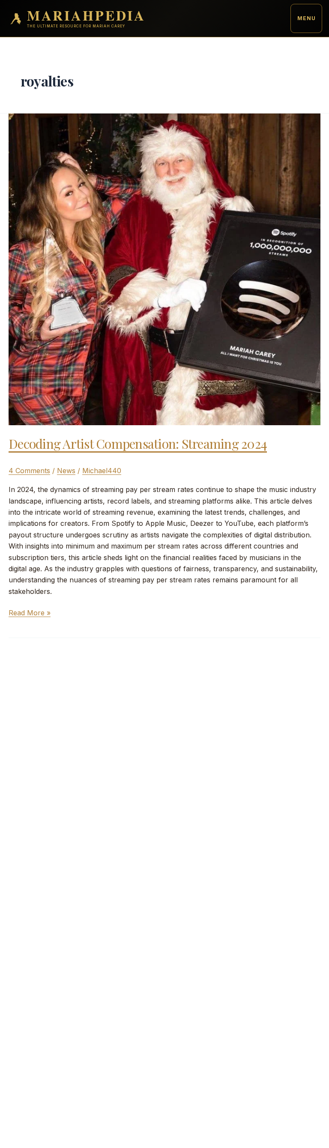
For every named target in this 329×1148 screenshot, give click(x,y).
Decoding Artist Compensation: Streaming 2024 (138, 443)
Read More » (30, 613)
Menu (306, 18)
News (66, 470)
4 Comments (29, 470)
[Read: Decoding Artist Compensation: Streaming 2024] (164, 268)
